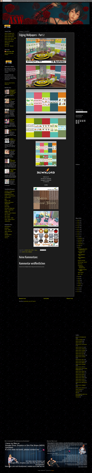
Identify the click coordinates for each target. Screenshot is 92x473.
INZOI (77, 392)
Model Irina (80, 263)
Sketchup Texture (8, 234)
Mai (79, 278)
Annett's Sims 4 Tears (80, 379)
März (79, 282)
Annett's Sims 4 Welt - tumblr (10, 38)
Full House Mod (8, 197)
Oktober (80, 241)
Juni (79, 276)
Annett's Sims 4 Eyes (80, 353)
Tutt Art (6, 237)
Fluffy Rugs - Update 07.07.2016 (12, 120)
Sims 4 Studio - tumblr (9, 217)
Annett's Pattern (79, 341)
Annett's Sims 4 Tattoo (80, 377)
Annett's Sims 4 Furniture (80, 356)
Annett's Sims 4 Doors (80, 352)
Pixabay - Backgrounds (9, 209)
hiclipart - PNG (7, 200)
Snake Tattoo (12, 150)
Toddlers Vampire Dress (12, 139)
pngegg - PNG (7, 211)
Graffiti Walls (12, 179)
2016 (78, 287)
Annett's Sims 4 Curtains (80, 350)
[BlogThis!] (41, 250)
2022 (78, 227)
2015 (78, 289)
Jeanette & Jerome (81, 260)
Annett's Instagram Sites (9, 33)
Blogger (52, 470)
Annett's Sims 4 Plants (80, 372)
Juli (78, 247)
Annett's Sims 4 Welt (10, 51)
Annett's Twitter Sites (9, 41)
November (80, 240)
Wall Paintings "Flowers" (82, 262)
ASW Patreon (7, 42)
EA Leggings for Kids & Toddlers (82, 270)
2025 (78, 222)
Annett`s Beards (79, 389)
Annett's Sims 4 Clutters (80, 348)
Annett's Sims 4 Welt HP (9, 39)
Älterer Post (70, 298)
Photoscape (7, 206)
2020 (78, 231)
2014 (78, 291)
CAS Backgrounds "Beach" (81, 252)
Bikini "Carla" (80, 274)
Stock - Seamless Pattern (10, 219)
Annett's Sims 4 (79, 342)
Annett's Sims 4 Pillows (80, 371)
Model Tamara (80, 272)
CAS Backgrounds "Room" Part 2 (12, 160)
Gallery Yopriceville (8, 231)
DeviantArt (7, 228)
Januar (79, 285)
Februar (79, 283)
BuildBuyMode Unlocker (9, 194)
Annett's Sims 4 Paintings (80, 364)
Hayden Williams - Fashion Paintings (13, 170)
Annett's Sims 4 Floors (80, 355)
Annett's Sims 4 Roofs (80, 374)
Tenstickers (7, 236)
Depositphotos (8, 226)
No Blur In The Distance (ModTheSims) (9, 203)
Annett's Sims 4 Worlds (80, 387)
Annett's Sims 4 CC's (80, 347)
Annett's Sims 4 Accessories (81, 344)
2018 (78, 234)
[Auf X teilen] (43, 250)
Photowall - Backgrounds (9, 208)
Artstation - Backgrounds (10, 191)
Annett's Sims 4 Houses (80, 361)
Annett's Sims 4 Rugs (80, 376)
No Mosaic (7, 205)
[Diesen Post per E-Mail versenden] (40, 250)
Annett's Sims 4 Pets (80, 366)
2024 (78, 223)
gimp (6, 199)
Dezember (80, 238)
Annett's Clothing (79, 339)
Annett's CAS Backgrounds (81, 337)
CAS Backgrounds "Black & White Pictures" (82, 250)
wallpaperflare (7, 221)
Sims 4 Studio (7, 216)
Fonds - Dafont (8, 229)
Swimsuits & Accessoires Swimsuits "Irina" (81, 266)
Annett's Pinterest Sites (9, 36)
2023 (78, 225)
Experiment (7, 44)
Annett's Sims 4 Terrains (80, 380)
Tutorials (77, 396)
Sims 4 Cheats (7, 214)
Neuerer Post (22, 298)
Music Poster (12, 109)
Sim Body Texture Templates (10, 213)
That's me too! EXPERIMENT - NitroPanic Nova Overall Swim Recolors (13, 92)
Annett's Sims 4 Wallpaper (27, 251)
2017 (78, 236)
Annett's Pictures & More (9, 34)
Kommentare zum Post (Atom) (30, 301)
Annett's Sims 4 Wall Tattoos (81, 382)
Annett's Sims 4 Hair (79, 359)
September (80, 243)
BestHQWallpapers (8, 192)
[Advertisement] (81, 49)
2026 (78, 220)
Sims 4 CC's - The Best (9, 46)
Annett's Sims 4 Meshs (80, 362)
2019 (78, 233)
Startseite (46, 298)
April (79, 280)
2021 (78, 229)
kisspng (6, 232)
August (79, 245)
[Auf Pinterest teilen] (45, 250)
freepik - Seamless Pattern (10, 195)
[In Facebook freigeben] (44, 250)
